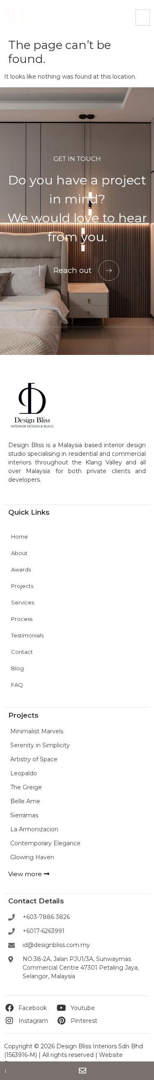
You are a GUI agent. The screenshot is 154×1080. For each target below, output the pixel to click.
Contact (22, 651)
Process (21, 619)
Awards (21, 569)
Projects (22, 586)
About (19, 553)
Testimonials (27, 635)
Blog (17, 668)
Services (22, 602)
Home (19, 536)
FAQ (17, 684)
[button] (143, 17)
